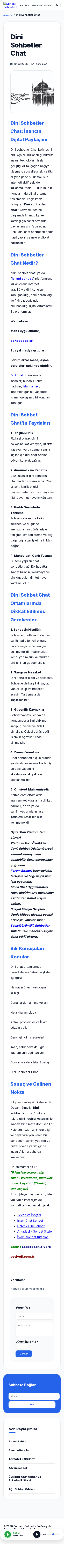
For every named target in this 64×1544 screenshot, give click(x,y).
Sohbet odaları (21, 340)
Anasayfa (24, 5)
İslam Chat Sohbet (30, 1220)
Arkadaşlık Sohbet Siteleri (35, 1231)
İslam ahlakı (31, 386)
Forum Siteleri (21, 870)
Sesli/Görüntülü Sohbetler (30, 925)
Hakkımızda (36, 5)
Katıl (32, 1404)
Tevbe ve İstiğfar (29, 1215)
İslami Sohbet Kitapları (32, 1237)
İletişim (47, 5)
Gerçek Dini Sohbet (31, 1226)
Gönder (24, 1353)
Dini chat (16, 375)
